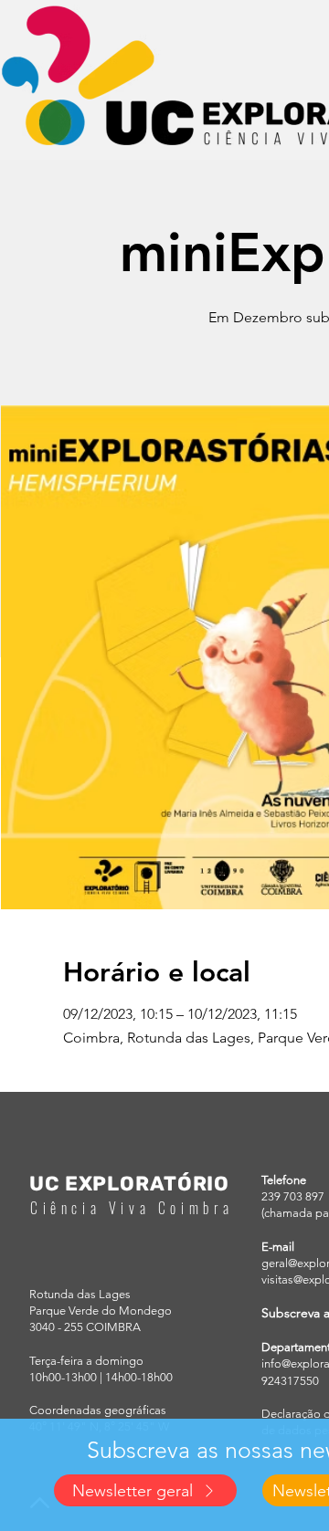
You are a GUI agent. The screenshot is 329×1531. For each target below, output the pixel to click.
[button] (145, 1490)
